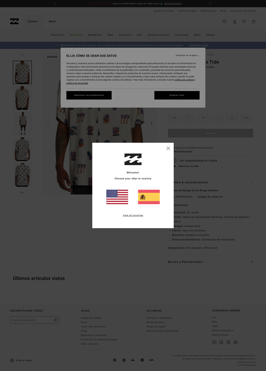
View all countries (133, 215)
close (168, 148)
